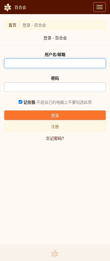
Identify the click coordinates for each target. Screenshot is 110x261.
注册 (55, 126)
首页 (12, 25)
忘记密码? (55, 138)
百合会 (20, 7)
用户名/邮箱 (55, 54)
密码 (55, 78)
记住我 (29, 102)
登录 (55, 115)
